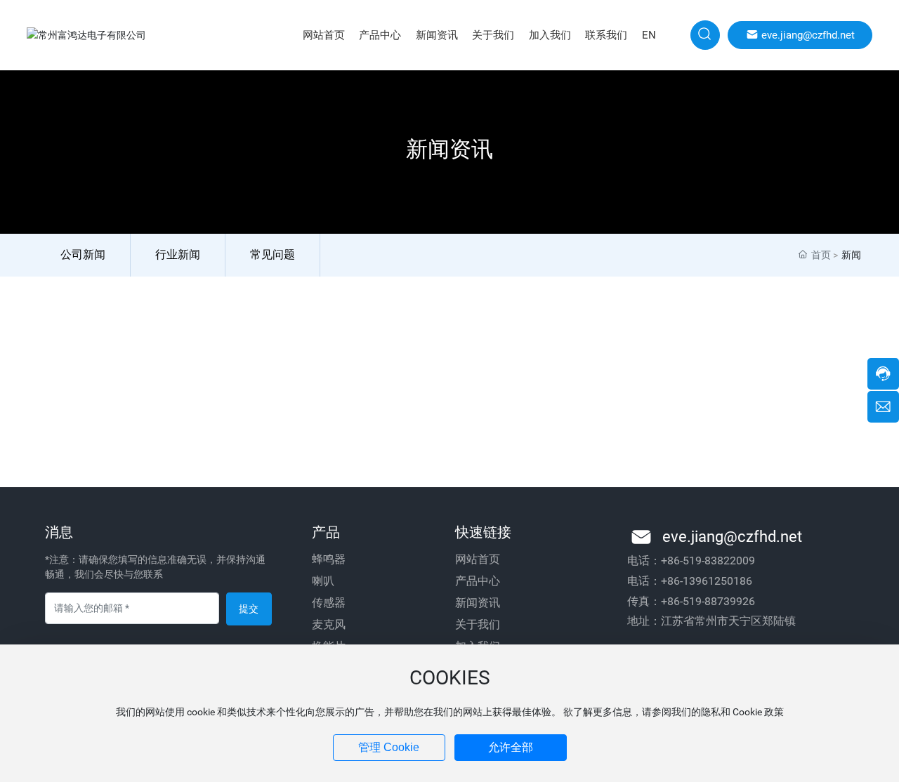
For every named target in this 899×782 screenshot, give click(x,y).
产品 (326, 532)
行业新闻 (177, 254)
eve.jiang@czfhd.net (732, 536)
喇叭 (323, 581)
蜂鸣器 (329, 559)
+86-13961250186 (706, 581)
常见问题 (272, 254)
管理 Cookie (388, 747)
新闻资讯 (477, 602)
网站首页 (477, 559)
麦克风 (329, 624)
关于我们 (477, 624)
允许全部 (510, 747)
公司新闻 (82, 254)
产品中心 (477, 581)
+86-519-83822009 (708, 560)
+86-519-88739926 (708, 601)
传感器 (329, 602)
